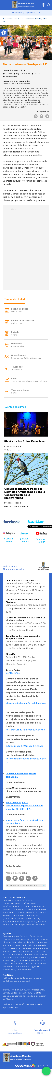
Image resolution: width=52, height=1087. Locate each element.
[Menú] (4, 5)
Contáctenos (13, 672)
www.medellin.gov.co (17, 802)
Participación (11, 77)
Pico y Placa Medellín (35, 957)
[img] (4, 5)
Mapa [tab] (13, 209)
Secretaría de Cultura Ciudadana (16, 84)
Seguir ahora (9, 540)
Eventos (13, 19)
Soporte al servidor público (16, 924)
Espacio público (23, 74)
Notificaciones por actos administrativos (23, 906)
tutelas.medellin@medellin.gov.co (24, 746)
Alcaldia (6, 19)
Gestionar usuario (38, 939)
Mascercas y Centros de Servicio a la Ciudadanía (24, 822)
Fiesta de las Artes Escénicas (24, 441)
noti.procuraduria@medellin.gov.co (25, 729)
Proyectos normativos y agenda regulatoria (23, 921)
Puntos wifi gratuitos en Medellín (19, 960)
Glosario (7, 942)
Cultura (9, 74)
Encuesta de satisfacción (15, 939)
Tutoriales (18, 957)
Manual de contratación (20, 954)
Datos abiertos (24, 969)
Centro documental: (13, 900)
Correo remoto (10, 936)
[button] (42, 5)
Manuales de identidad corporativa (30, 942)
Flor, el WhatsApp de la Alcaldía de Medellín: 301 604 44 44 (24, 807)
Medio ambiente (21, 506)
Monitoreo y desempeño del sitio (19, 945)
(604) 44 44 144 (42, 1033)
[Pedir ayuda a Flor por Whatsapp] (46, 1071)
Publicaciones (38, 924)
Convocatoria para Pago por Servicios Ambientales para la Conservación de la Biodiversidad (24, 493)
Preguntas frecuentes (30, 936)
